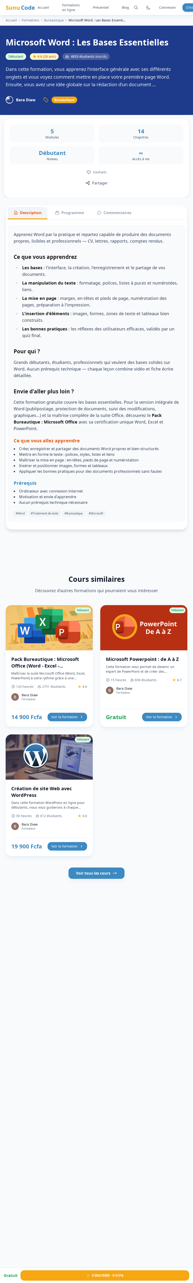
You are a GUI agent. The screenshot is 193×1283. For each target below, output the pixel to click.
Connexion (167, 7)
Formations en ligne (71, 7)
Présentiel (101, 7)
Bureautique (54, 20)
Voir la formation (64, 717)
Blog (125, 7)
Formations (30, 20)
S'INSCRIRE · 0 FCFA (108, 1275)
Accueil (43, 7)
